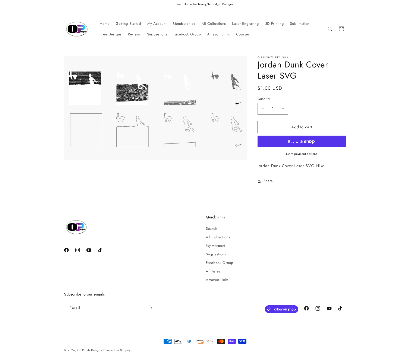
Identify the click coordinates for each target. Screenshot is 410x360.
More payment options (302, 154)
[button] (330, 29)
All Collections (218, 237)
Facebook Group (219, 262)
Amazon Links (217, 279)
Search (211, 228)
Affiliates (213, 271)
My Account (215, 245)
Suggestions (216, 254)
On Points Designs (89, 350)
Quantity (264, 99)
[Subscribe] (150, 308)
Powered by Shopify (116, 350)
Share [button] (268, 180)
